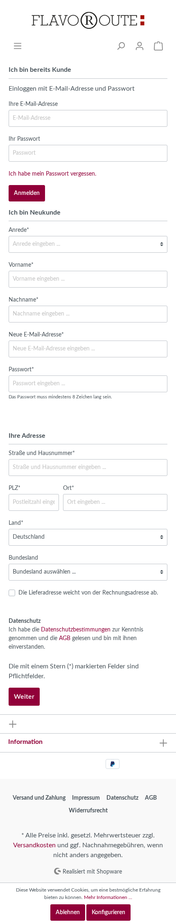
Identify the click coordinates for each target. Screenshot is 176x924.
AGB (64, 638)
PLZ (14, 488)
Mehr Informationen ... (108, 897)
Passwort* (21, 370)
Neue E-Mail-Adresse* (36, 335)
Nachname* (23, 300)
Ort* (68, 488)
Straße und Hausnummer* (42, 453)
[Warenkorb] (158, 46)
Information (25, 742)
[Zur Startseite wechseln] (88, 21)
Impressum (86, 798)
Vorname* (21, 265)
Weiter (24, 696)
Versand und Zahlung (39, 798)
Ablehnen (68, 912)
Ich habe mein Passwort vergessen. (52, 174)
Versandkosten (34, 845)
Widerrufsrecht (88, 811)
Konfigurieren (108, 912)
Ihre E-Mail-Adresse (33, 104)
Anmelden (27, 193)
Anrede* (19, 230)
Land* (16, 523)
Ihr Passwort (24, 139)
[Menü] (17, 46)
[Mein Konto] (139, 46)
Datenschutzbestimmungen (76, 630)
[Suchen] (120, 46)
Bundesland (23, 558)
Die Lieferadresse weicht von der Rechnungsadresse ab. (88, 593)
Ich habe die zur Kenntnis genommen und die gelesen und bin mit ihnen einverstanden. (76, 638)
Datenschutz (122, 798)
